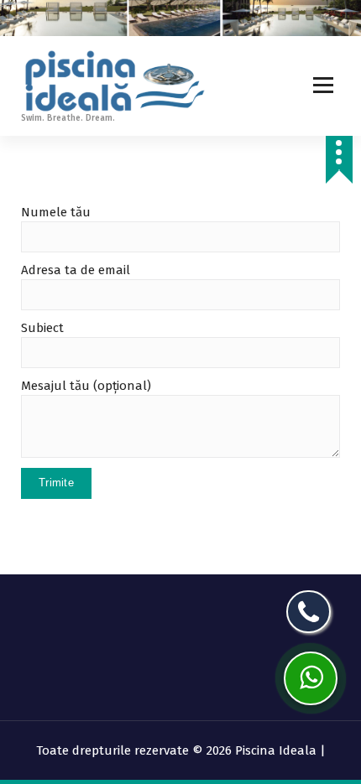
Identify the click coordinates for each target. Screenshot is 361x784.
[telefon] (308, 611)
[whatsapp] (310, 678)
